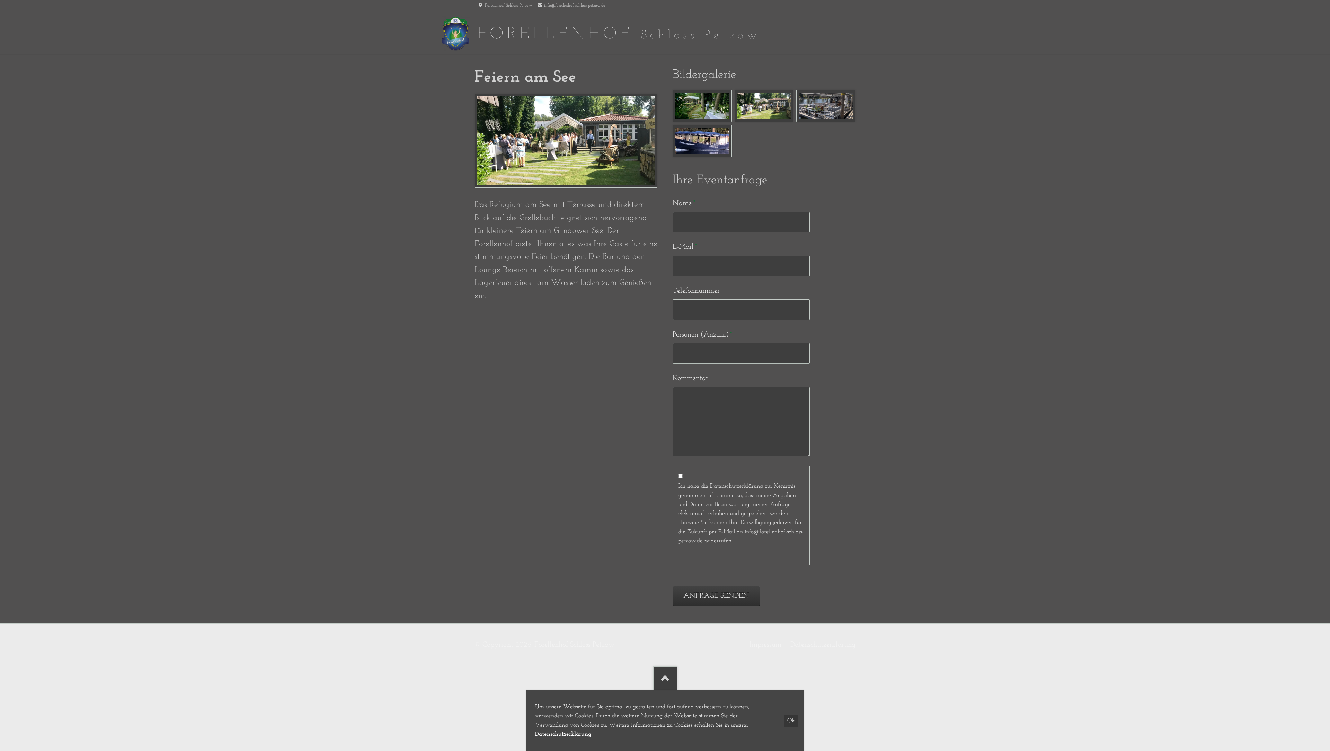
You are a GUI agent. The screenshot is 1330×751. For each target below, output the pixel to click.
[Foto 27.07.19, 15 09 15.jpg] (702, 106)
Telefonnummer (696, 291)
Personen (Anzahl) (702, 334)
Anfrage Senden (716, 596)
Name (687, 203)
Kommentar (690, 378)
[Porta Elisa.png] (702, 141)
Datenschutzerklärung (736, 486)
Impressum (765, 644)
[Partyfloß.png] (825, 106)
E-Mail (687, 247)
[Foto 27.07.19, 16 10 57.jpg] (764, 106)
